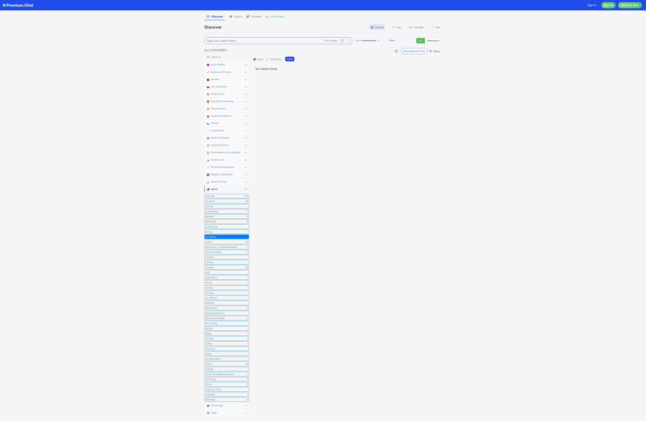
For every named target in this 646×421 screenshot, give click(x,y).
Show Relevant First (414, 51)
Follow (290, 59)
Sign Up (609, 5)
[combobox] (399, 40)
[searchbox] (404, 40)
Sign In (592, 5)
